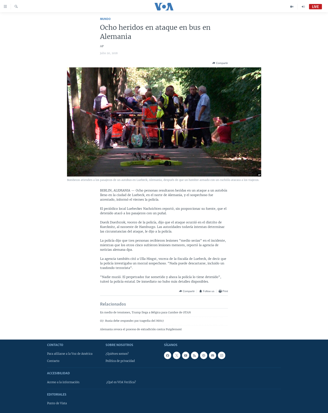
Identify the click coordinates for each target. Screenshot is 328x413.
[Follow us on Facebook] (167, 355)
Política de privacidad (120, 361)
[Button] (220, 63)
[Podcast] (203, 355)
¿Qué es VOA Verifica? (121, 382)
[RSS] (194, 355)
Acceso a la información (63, 382)
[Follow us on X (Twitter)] (176, 355)
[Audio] (303, 6)
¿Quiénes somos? (117, 353)
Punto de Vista (57, 403)
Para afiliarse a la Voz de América (69, 353)
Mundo (105, 19)
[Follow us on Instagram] (221, 355)
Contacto (53, 361)
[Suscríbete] (212, 355)
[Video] (292, 6)
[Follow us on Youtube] (185, 355)
